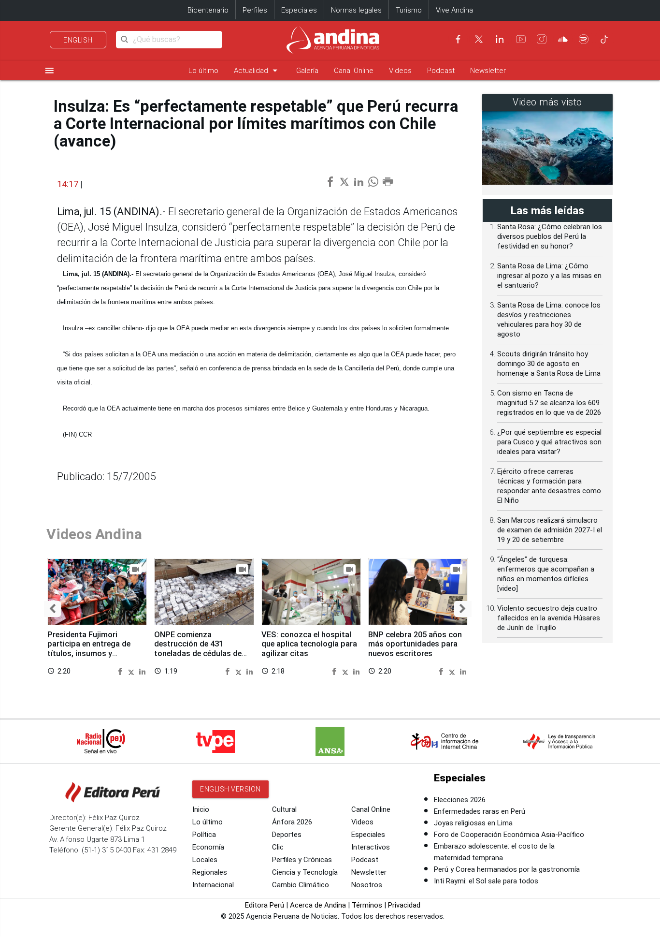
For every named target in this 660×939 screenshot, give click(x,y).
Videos (400, 70)
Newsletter (488, 70)
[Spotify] (583, 39)
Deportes (286, 834)
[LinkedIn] (499, 39)
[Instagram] (541, 39)
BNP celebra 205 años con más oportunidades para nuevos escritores (415, 644)
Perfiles (255, 10)
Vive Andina (454, 10)
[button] (52, 609)
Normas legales (356, 10)
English (78, 40)
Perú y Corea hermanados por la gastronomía (507, 869)
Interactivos (370, 847)
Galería (307, 70)
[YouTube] (521, 39)
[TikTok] (604, 39)
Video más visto (547, 102)
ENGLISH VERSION (230, 789)
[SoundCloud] (563, 39)
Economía (208, 847)
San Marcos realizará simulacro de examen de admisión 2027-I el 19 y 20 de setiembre (549, 530)
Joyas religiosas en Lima (473, 823)
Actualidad (257, 70)
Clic (278, 847)
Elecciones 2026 (460, 799)
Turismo (409, 10)
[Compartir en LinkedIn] (142, 671)
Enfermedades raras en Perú (479, 811)
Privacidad (404, 905)
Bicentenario (208, 10)
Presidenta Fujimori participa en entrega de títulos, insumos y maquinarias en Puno (88, 649)
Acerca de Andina (318, 905)
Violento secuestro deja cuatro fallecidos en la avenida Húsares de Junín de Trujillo (548, 618)
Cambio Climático (300, 884)
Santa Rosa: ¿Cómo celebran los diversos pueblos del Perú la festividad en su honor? (549, 236)
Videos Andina (94, 534)
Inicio (200, 809)
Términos (367, 905)
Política (204, 834)
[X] (478, 39)
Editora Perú (264, 905)
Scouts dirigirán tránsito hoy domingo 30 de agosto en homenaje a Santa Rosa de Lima (549, 364)
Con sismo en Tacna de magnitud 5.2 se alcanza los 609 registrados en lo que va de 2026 (549, 403)
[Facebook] (458, 39)
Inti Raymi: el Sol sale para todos (486, 881)
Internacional (213, 884)
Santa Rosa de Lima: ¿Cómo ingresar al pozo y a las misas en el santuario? (549, 276)
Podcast (441, 70)
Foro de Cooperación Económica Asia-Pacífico (509, 834)
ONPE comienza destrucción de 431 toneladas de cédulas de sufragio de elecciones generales (198, 653)
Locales (204, 859)
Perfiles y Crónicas (302, 859)
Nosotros (366, 884)
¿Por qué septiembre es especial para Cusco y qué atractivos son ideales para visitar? (549, 442)
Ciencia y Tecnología (305, 872)
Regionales (209, 872)
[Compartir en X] (132, 671)
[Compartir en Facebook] (121, 671)
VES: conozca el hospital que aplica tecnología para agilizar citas (309, 644)
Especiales (299, 10)
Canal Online (353, 70)
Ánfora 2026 (292, 822)
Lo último (203, 70)
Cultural (284, 809)
